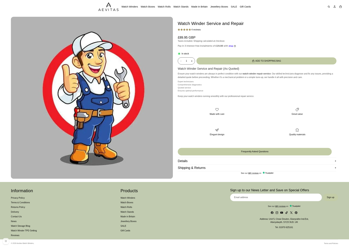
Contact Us (16, 217)
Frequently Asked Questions (254, 151)
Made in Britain (128, 217)
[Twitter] (291, 212)
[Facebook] (272, 212)
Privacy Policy (18, 198)
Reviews (15, 235)
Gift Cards (125, 231)
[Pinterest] (296, 212)
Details (183, 161)
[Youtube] (281, 212)
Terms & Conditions (20, 202)
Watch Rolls (126, 207)
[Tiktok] (286, 212)
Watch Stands (127, 212)
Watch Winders (128, 198)
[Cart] (341, 7)
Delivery (15, 212)
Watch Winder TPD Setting (24, 231)
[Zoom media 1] (92, 98)
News (13, 221)
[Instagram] (277, 212)
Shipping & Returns (192, 168)
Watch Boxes (127, 202)
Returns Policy (18, 207)
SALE (123, 226)
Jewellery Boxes (128, 221)
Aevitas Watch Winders (25, 243)
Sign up (330, 197)
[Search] (329, 7)
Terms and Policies (331, 243)
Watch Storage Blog (20, 226)
